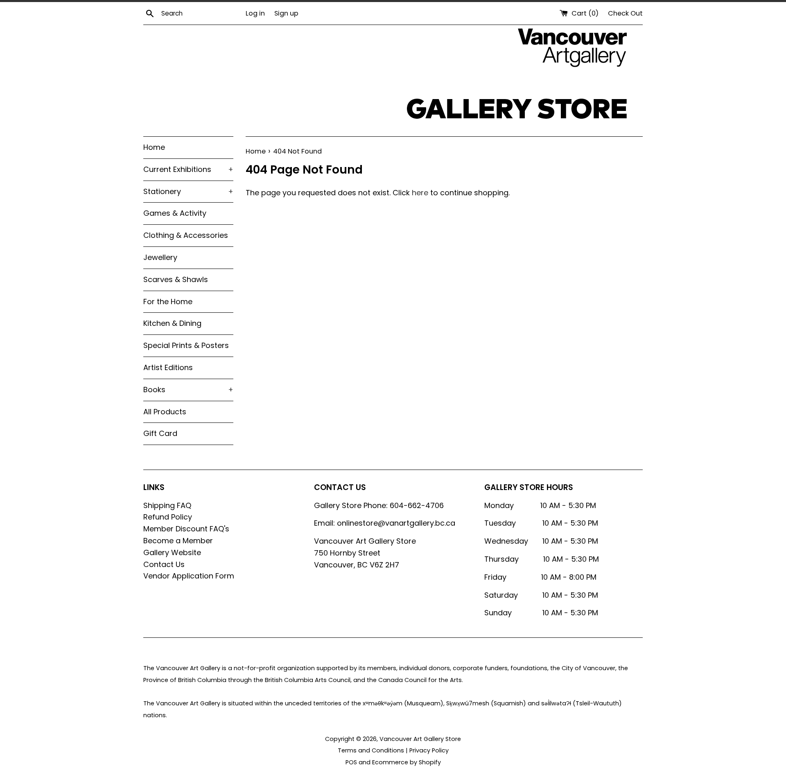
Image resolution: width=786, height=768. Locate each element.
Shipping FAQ (167, 505)
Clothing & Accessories (185, 235)
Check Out (625, 13)
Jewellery (160, 257)
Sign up (286, 13)
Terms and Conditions (371, 750)
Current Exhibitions (188, 169)
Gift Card (160, 433)
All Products (164, 412)
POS (351, 762)
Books (188, 389)
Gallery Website (172, 552)
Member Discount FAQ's (186, 529)
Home (154, 147)
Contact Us (164, 564)
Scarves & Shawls (175, 279)
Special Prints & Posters (186, 345)
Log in (255, 13)
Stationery (188, 191)
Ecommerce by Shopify (406, 762)
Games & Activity (174, 213)
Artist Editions (168, 367)
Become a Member (178, 540)
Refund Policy (167, 517)
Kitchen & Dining (172, 323)
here (420, 192)
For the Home (167, 301)
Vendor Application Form (188, 576)
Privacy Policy (429, 750)
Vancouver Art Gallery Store (420, 739)
